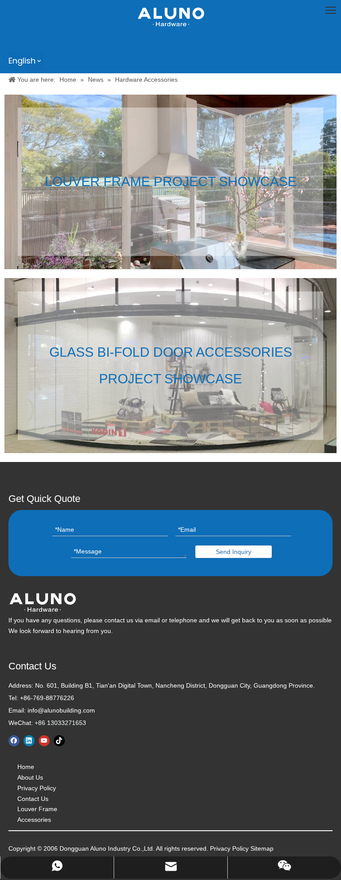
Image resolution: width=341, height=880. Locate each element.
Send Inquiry (233, 551)
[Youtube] (44, 740)
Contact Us (32, 798)
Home (25, 766)
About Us (30, 777)
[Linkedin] (29, 740)
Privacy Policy (36, 788)
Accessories (34, 819)
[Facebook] (14, 740)
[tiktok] (59, 740)
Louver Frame (37, 808)
